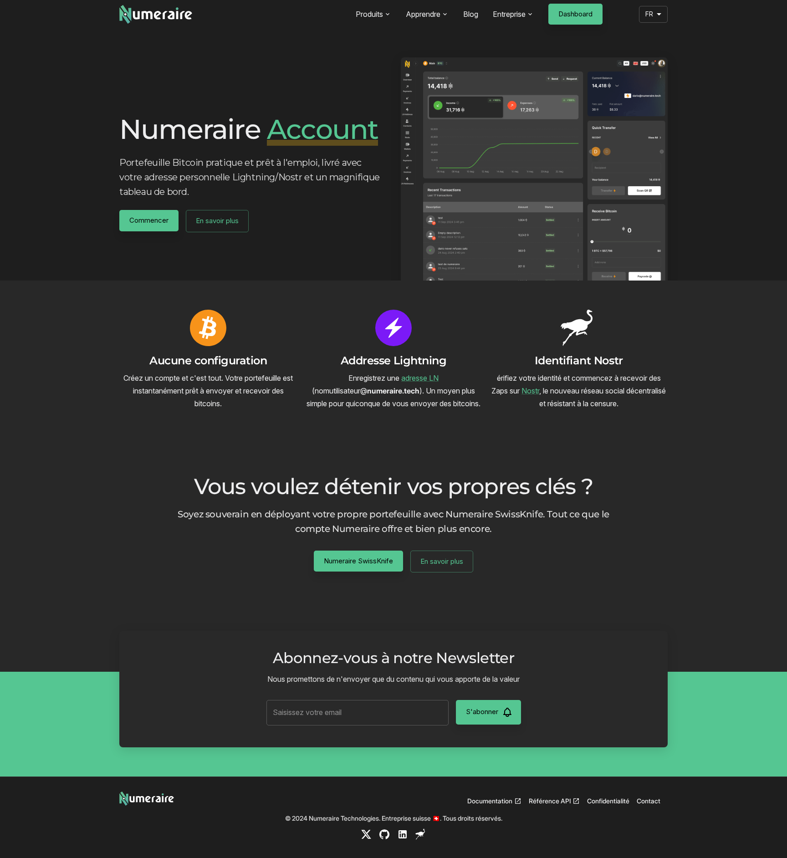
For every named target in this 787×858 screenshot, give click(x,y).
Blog (470, 14)
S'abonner (482, 711)
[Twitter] (366, 834)
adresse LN (420, 378)
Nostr (530, 390)
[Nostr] (421, 834)
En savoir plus (217, 220)
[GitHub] (384, 834)
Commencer (149, 220)
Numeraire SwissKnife (358, 561)
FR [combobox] (649, 14)
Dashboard (575, 14)
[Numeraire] (155, 14)
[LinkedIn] (403, 834)
